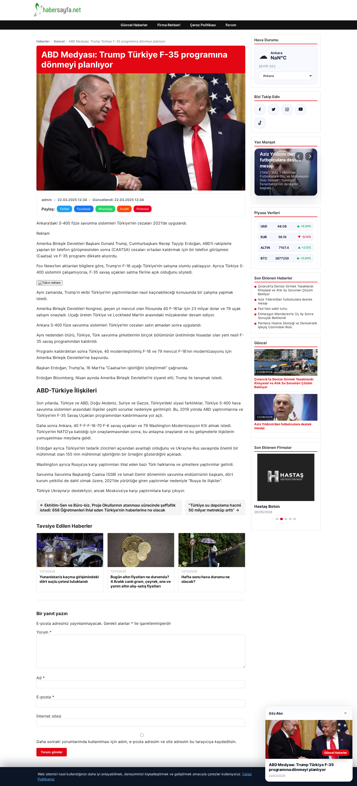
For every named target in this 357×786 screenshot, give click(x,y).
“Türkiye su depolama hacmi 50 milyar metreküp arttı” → (214, 507)
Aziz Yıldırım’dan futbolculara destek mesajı (285, 301)
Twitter (64, 209)
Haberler (43, 41)
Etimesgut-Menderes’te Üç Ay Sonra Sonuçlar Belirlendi (285, 316)
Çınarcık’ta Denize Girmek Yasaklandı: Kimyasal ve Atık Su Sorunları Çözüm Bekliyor (286, 290)
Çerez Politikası (203, 25)
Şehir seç (267, 66)
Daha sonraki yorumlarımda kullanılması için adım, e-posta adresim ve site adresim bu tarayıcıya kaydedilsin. (136, 741)
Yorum (43, 632)
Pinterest (142, 209)
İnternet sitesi (48, 716)
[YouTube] (300, 109)
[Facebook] (259, 109)
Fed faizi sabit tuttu (272, 308)
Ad (40, 677)
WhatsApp (105, 209)
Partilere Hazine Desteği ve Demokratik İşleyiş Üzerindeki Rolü (287, 325)
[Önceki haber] (299, 156)
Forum (231, 25)
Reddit (124, 209)
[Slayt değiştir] (277, 519)
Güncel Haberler (134, 25)
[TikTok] (259, 123)
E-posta (45, 696)
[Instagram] (287, 109)
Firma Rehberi (168, 25)
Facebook (84, 209)
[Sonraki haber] (309, 156)
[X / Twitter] (273, 109)
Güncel (59, 41)
